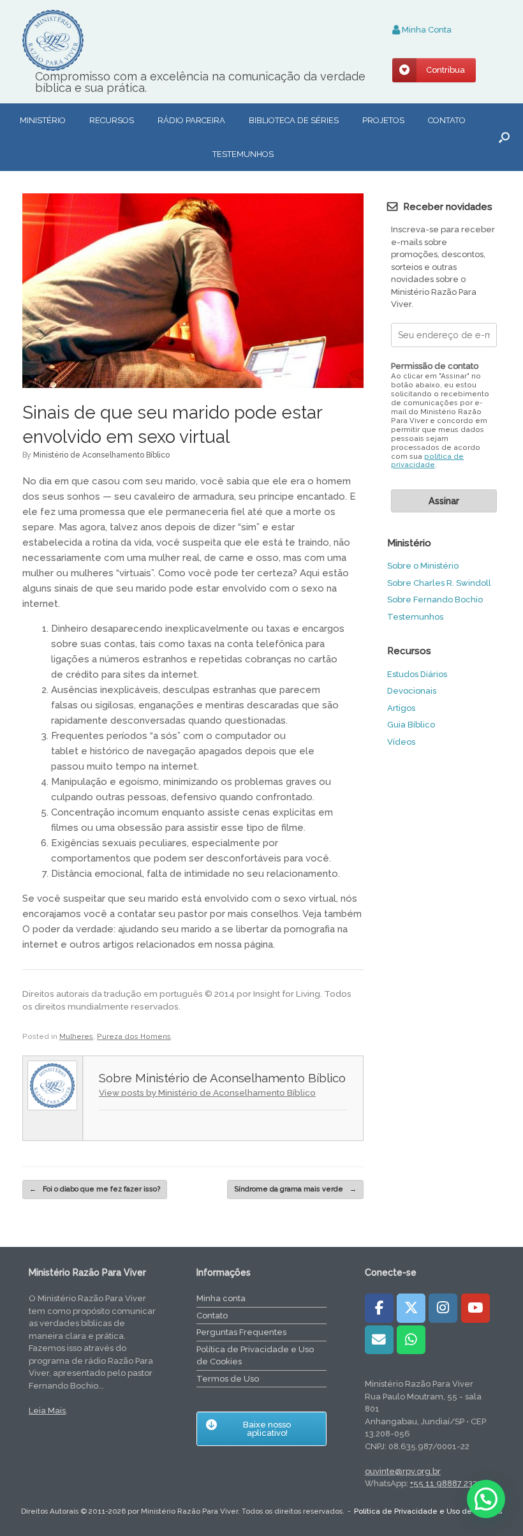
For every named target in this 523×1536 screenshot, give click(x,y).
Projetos (383, 120)
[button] (504, 137)
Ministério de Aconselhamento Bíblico (101, 455)
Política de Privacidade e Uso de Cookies (255, 1356)
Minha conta (221, 1298)
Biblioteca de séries (294, 120)
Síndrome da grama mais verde (295, 1189)
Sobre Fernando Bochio (435, 599)
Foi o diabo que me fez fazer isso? (94, 1189)
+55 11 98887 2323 (446, 1483)
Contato (447, 120)
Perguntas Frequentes (241, 1332)
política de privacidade (427, 461)
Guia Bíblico (411, 724)
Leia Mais (47, 1410)
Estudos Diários (417, 674)
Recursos (111, 120)
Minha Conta (426, 29)
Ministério (43, 120)
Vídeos (401, 742)
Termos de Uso (227, 1378)
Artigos (401, 708)
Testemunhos (243, 154)
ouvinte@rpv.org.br (403, 1471)
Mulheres (76, 1037)
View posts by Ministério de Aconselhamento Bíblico (207, 1092)
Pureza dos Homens (134, 1037)
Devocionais (411, 691)
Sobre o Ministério (423, 565)
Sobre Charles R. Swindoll (439, 583)
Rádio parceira (191, 120)
